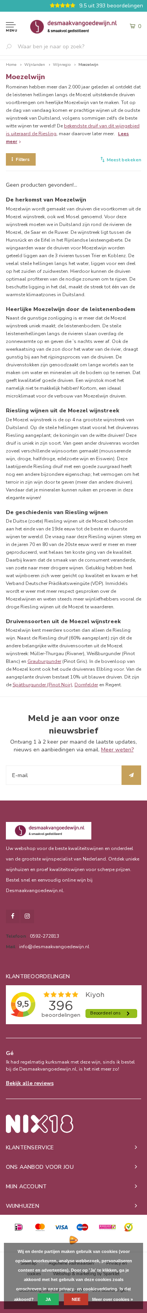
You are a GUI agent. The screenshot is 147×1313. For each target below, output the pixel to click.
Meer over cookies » (112, 1299)
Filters (23, 159)
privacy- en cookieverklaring (88, 1288)
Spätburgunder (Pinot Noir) (42, 685)
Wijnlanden (34, 64)
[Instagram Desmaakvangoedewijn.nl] (27, 916)
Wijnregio (62, 64)
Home (11, 64)
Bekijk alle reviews (30, 1083)
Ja (48, 1299)
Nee (76, 1299)
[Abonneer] (131, 775)
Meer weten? (117, 749)
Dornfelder (86, 685)
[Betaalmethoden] (18, 1227)
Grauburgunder (44, 661)
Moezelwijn (88, 64)
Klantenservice (30, 1147)
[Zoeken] (12, 46)
